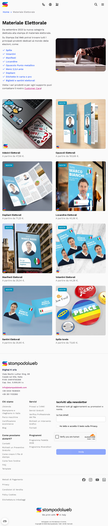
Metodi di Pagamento (12, 479)
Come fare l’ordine (11, 461)
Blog (4, 428)
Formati (33, 428)
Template (6, 469)
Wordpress (55, 521)
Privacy (93, 426)
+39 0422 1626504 (11, 391)
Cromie (63, 521)
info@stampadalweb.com (14, 387)
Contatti (6, 443)
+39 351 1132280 (10, 394)
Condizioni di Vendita (12, 489)
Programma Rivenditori (40, 447)
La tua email (62, 415)
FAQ (4, 465)
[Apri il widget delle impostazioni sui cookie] (4, 521)
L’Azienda (6, 406)
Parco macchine (10, 417)
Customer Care (32, 88)
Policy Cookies (9, 495)
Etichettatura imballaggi (13, 500)
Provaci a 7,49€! (37, 406)
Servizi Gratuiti (36, 410)
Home (6, 12)
